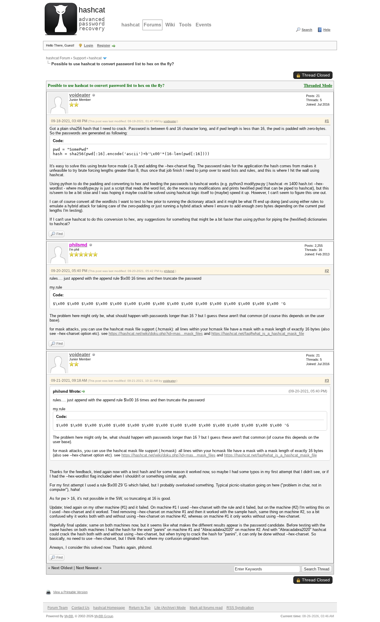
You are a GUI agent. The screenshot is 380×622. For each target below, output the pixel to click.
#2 (327, 271)
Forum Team (58, 608)
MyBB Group (103, 616)
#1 (327, 121)
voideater (79, 95)
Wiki (170, 24)
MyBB (68, 616)
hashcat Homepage (109, 608)
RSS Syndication (240, 608)
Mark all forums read (206, 608)
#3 (327, 380)
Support (79, 58)
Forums (152, 24)
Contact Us (80, 608)
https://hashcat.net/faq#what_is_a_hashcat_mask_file (257, 333)
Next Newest (87, 568)
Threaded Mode (318, 85)
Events (203, 24)
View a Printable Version (70, 592)
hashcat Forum (58, 58)
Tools (185, 24)
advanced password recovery (90, 18)
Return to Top (140, 608)
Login (88, 45)
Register (103, 45)
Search (307, 29)
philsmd (169, 271)
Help (326, 29)
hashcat (130, 24)
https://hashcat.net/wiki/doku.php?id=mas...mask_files (156, 333)
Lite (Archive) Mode (170, 608)
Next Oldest (61, 568)
